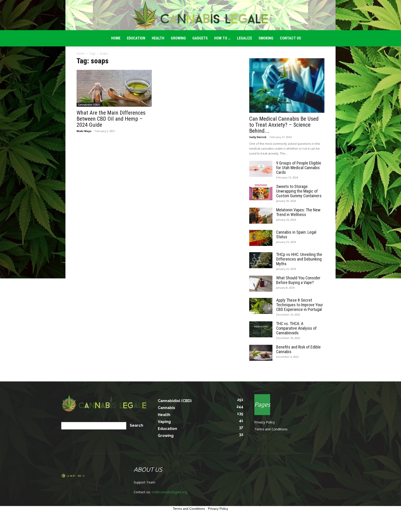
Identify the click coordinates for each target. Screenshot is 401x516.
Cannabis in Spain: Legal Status (296, 234)
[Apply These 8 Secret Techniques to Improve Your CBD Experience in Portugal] (260, 306)
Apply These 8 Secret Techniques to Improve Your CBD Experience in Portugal (299, 305)
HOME (115, 38)
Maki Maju (84, 131)
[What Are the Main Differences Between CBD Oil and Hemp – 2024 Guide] (114, 88)
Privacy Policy (264, 422)
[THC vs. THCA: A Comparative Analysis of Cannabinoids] (260, 329)
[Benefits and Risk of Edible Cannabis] (260, 353)
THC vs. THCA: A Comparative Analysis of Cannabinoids (296, 328)
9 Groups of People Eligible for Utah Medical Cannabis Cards (298, 168)
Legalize (244, 38)
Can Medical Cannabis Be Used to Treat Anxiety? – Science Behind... (284, 125)
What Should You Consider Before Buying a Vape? (298, 280)
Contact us (290, 38)
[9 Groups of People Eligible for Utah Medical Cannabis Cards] (260, 169)
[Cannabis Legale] (200, 15)
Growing (178, 38)
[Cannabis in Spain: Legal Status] (260, 238)
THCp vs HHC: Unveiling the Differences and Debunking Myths (299, 259)
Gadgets (200, 38)
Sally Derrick (257, 137)
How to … (222, 38)
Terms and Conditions (271, 429)
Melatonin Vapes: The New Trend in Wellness (298, 212)
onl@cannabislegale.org (169, 492)
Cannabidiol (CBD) (89, 104)
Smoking (266, 38)
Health (158, 38)
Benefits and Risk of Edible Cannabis (298, 349)
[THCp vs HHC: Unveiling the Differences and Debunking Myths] (260, 260)
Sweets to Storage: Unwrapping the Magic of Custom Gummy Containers (299, 191)
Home (81, 53)
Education (136, 38)
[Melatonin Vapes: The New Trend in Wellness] (260, 216)
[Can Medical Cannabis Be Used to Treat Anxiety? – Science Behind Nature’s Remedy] (286, 85)
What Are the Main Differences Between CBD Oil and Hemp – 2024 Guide (111, 119)
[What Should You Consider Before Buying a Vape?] (260, 284)
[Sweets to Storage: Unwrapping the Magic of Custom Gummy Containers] (260, 192)
